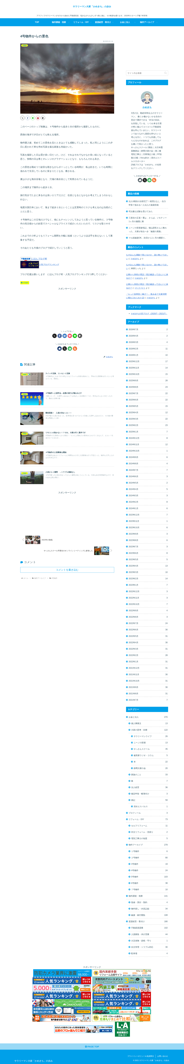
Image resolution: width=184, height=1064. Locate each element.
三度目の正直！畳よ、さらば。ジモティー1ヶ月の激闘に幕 (148, 220)
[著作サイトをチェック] (59, 348)
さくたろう (140, 288)
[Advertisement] (67, 308)
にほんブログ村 (39, 258)
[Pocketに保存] (70, 336)
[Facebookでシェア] (27, 118)
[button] (43, 118)
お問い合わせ (162, 1056)
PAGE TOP (93, 1046)
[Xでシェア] (22, 118)
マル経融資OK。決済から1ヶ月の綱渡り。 (148, 238)
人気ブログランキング (49, 264)
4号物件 (25, 283)
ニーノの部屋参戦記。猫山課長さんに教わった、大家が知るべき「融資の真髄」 (148, 230)
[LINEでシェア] (33, 118)
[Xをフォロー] (64, 348)
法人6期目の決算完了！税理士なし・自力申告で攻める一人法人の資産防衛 (147, 203)
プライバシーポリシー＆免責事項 (140, 1056)
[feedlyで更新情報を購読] (70, 348)
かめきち (147, 107)
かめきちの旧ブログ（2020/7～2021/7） (149, 313)
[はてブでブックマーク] (64, 336)
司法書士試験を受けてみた (141, 211)
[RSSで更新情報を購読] (75, 348)
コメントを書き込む (67, 569)
